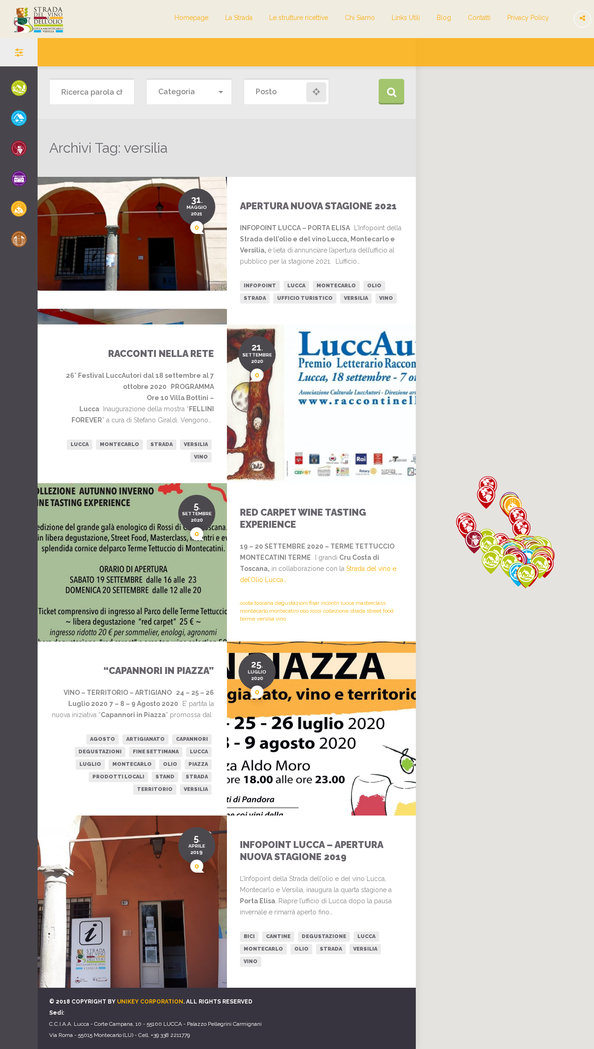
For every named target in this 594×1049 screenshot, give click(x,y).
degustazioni (291, 603)
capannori (192, 739)
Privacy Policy (528, 17)
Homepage (191, 17)
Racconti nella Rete (161, 353)
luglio (90, 764)
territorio (155, 789)
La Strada (238, 17)
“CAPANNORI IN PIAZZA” (158, 670)
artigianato (145, 739)
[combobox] (189, 92)
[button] (486, 497)
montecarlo (336, 286)
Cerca (391, 91)
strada (255, 298)
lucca (296, 286)
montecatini (284, 611)
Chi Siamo (360, 17)
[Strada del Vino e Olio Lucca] (31, 27)
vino (386, 298)
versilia (356, 298)
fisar (314, 603)
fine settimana (156, 752)
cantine (278, 936)
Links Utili (406, 17)
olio (374, 286)
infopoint (260, 286)
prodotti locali (118, 777)
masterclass (370, 603)
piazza (198, 764)
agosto (102, 739)
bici (249, 936)
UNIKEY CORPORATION (150, 1001)
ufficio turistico (305, 298)
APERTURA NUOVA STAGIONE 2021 (318, 206)
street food (380, 611)
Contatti (479, 17)
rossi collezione (329, 611)
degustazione (324, 936)
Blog (444, 17)
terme (247, 618)
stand (164, 777)
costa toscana (256, 603)
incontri (330, 603)
